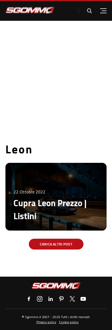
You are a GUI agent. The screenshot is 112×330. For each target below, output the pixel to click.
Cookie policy (69, 322)
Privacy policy (46, 322)
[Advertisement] (56, 79)
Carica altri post (56, 244)
